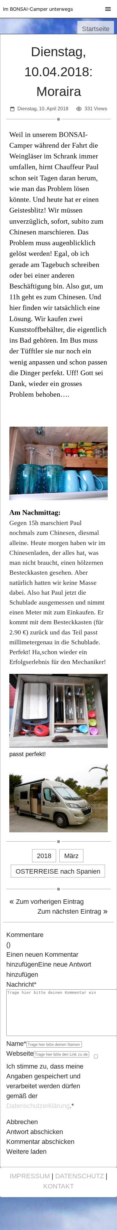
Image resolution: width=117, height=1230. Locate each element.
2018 (44, 856)
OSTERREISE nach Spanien (58, 871)
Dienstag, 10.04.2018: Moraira (58, 71)
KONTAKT (58, 1186)
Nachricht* (21, 984)
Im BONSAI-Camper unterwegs (38, 9)
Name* (16, 1043)
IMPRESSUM (30, 1176)
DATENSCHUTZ (79, 1176)
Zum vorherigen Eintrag (49, 901)
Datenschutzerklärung (38, 1106)
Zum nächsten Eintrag (70, 911)
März (71, 856)
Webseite (20, 1053)
